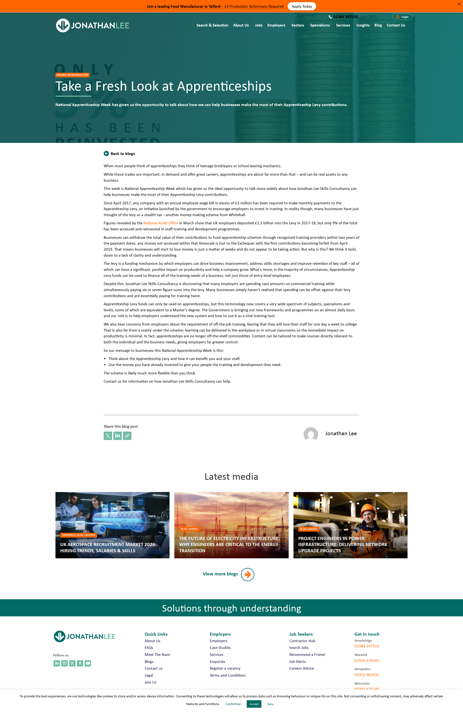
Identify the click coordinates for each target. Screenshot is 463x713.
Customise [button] (233, 703)
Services (343, 25)
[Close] (459, 4)
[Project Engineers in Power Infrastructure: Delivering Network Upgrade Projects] (350, 525)
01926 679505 (366, 660)
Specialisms (320, 25)
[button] (402, 16)
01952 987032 (366, 674)
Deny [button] (270, 704)
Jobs (259, 25)
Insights (363, 25)
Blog (378, 25)
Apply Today (302, 6)
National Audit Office (160, 223)
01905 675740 (366, 689)
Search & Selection (212, 25)
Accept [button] (254, 704)
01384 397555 (366, 646)
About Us (241, 25)
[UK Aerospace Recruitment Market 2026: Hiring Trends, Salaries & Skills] (112, 525)
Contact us (396, 25)
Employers (276, 25)
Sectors (298, 25)
